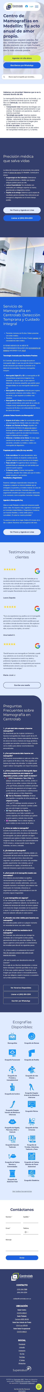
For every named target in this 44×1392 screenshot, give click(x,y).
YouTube (22, 1357)
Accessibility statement (27, 1383)
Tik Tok (22, 1354)
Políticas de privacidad (22, 1381)
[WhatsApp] (39, 1387)
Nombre (9, 1217)
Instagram (22, 1350)
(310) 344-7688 (22, 1289)
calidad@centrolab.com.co (22, 1299)
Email (8, 1228)
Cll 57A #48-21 (22, 1313)
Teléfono (26, 1228)
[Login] (26, 6)
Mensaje (8, 1240)
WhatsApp (22, 1363)
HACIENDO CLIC (15, 350)
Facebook (22, 1344)
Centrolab (17, 1379)
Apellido (26, 1217)
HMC (22, 1379)
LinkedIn (22, 1347)
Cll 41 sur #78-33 (22, 1325)
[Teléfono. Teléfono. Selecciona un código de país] (26, 1232)
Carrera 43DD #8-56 (22, 1319)
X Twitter (22, 1360)
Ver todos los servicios (22, 1191)
